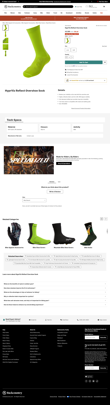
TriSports (59, 346)
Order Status (6, 338)
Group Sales (6, 354)
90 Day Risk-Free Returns (72, 72)
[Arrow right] (105, 218)
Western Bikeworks (62, 343)
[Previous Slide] (18, 1)
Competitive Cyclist (62, 332)
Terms (86, 361)
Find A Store (6, 335)
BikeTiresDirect (61, 340)
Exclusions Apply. (88, 352)
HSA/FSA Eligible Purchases (10, 362)
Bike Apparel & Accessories (13, 23)
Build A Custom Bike (8, 348)
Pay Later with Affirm (8, 351)
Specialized (68, 25)
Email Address (89, 334)
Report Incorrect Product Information (80, 108)
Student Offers (34, 351)
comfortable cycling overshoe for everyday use (84, 263)
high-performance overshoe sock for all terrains (57, 263)
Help (4, 330)
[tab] (14, 119)
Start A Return (6, 343)
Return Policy (6, 340)
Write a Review (55, 192)
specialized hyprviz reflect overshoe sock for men (38, 256)
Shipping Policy (7, 346)
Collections (33, 356)
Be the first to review (101, 25)
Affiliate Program (34, 348)
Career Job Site (34, 343)
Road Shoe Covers (51, 23)
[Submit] (24, 6)
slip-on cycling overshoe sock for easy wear (65, 259)
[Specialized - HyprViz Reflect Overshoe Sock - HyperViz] (5, 28)
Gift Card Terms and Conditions (11, 359)
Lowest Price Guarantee (72, 75)
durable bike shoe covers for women (91, 256)
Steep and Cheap (61, 335)
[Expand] (104, 80)
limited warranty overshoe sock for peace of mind (68, 267)
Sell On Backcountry (35, 354)
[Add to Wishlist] (105, 62)
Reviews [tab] (52, 181)
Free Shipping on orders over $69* (75, 69)
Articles (32, 340)
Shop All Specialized (64, 163)
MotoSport (60, 338)
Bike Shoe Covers (40, 23)
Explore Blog (33, 338)
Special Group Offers (35, 359)
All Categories (33, 362)
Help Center (6, 332)
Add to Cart (83, 62)
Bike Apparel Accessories (28, 23)
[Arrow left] (101, 218)
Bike (4, 23)
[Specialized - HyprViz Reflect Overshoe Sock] (5, 34)
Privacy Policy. (91, 361)
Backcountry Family (63, 330)
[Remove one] (66, 57)
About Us (32, 330)
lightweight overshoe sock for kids (16, 259)
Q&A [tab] (59, 182)
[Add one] (72, 57)
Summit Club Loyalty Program (38, 335)
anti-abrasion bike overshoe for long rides (40, 259)
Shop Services (33, 346)
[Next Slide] (92, 1)
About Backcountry (35, 332)
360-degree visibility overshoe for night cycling (92, 259)
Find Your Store (103, 1)
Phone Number (89, 365)
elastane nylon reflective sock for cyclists (41, 267)
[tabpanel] (55, 131)
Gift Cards (5, 356)
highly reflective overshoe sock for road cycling (66, 256)
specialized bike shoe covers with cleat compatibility (28, 263)
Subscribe (103, 337)
